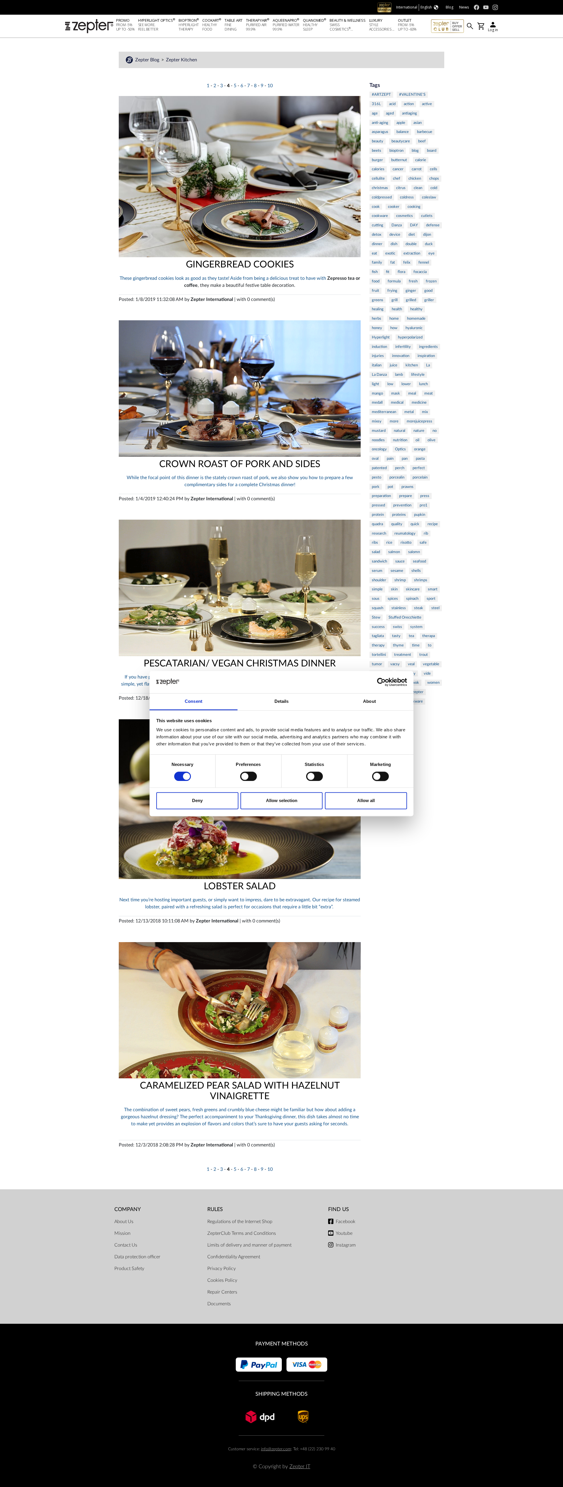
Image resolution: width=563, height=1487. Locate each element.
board (431, 150)
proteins (399, 514)
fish (375, 272)
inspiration (426, 356)
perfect (419, 468)
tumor (377, 664)
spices (393, 598)
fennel (423, 262)
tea (411, 636)
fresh (413, 281)
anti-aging (380, 122)
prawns (407, 487)
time (416, 645)
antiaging (409, 113)
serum (377, 570)
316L (376, 104)
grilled (411, 300)
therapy (378, 645)
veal (411, 664)
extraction (411, 253)
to (429, 645)
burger (377, 160)
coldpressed (382, 197)
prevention (402, 505)
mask (395, 393)
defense (433, 225)
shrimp (400, 580)
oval (375, 458)
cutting (377, 225)
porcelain (420, 477)
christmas (380, 188)
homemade (416, 318)
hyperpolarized (410, 337)
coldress (407, 197)
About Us (123, 1221)
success (378, 627)
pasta (420, 458)
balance (402, 132)
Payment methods (281, 1343)
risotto (406, 542)
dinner (377, 244)
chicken (414, 178)
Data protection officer (137, 1256)
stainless (398, 608)
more (394, 421)
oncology (379, 449)
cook (376, 206)
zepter (418, 692)
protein (378, 514)
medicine (419, 402)
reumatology (405, 533)
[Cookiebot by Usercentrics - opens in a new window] (381, 682)
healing (378, 309)
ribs (375, 542)
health (397, 309)
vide (427, 673)
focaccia (420, 272)
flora (401, 272)
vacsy (395, 664)
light (375, 384)
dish (394, 244)
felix (406, 262)
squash (377, 608)
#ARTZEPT (381, 94)
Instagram (346, 1245)
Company (127, 1209)
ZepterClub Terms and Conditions (241, 1233)
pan (405, 458)
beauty (377, 141)
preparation (381, 496)
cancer (398, 169)
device (394, 234)
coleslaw (429, 197)
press (424, 496)
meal (412, 393)
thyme (398, 645)
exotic (390, 253)
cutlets (427, 216)
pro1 (424, 505)
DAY (414, 225)
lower (406, 384)
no (435, 430)
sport (431, 598)
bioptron (396, 150)
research (379, 533)
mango (377, 393)
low (390, 384)
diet (411, 234)
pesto (376, 477)
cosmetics (404, 216)
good (428, 290)
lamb (399, 374)
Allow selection (281, 800)
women (433, 682)
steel (435, 608)
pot (390, 487)
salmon (394, 552)
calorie (420, 160)
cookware (380, 216)
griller (429, 300)
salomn (414, 552)
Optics (400, 449)
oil (417, 440)
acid (392, 104)
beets (376, 150)
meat (428, 393)
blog (415, 150)
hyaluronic (414, 328)
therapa (428, 636)
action (409, 104)
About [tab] (369, 701)
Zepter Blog (147, 60)
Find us (338, 1209)
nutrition (400, 440)
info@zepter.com (276, 1449)
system (416, 627)
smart (432, 589)
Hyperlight (381, 337)
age (375, 113)
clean (418, 188)
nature (418, 430)
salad (376, 552)
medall (377, 402)
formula (394, 281)
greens (377, 300)
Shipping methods (281, 1394)
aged (390, 113)
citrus (401, 188)
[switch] (248, 776)
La (428, 365)
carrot (417, 169)
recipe (433, 524)
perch (399, 468)
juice (393, 365)
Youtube (344, 1233)
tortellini (379, 654)
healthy (416, 309)
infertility (403, 346)
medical (397, 402)
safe (423, 542)
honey (377, 328)
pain (390, 458)
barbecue (424, 132)
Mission (122, 1233)
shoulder (379, 580)
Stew (376, 617)
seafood (419, 561)
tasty (396, 636)
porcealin (396, 477)
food (375, 281)
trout (423, 654)
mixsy (376, 421)
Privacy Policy (221, 1268)
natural (399, 430)
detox (376, 234)
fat (392, 262)
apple (400, 122)
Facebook (345, 1221)
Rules (215, 1209)
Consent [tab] (193, 701)
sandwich (379, 561)
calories (378, 169)
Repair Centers (222, 1292)
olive (431, 440)
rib (426, 533)
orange (419, 449)
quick (415, 524)
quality (396, 524)
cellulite (378, 178)
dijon (427, 234)
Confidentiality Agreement (233, 1256)
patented (379, 468)
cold (433, 188)
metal (409, 412)
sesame (397, 570)
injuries (378, 356)
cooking (414, 206)
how (393, 328)
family (377, 262)
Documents (219, 1303)
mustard (379, 430)
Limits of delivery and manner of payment (249, 1245)
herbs (376, 318)
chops (434, 178)
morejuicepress (419, 421)
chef (396, 178)
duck (429, 244)
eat (374, 253)
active (427, 104)
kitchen (412, 365)
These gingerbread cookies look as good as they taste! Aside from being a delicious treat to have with (223, 278)
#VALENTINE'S (412, 94)
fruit (375, 290)
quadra (377, 524)
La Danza (379, 374)
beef (422, 141)
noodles (378, 440)
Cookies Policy (222, 1280)
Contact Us (125, 1245)
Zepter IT (299, 1466)
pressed (378, 505)
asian (417, 122)
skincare (413, 589)
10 (270, 85)
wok (415, 682)
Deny (197, 800)
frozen (431, 281)
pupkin (419, 514)
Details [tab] (281, 701)
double (411, 244)
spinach (412, 598)
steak (418, 608)
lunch (423, 384)
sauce (400, 561)
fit (387, 272)
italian (376, 365)
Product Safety (129, 1268)
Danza (396, 225)
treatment (402, 654)
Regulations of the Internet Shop (239, 1221)
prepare (405, 496)
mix (425, 412)
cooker (393, 206)
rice (389, 542)
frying (392, 290)
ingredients (428, 346)
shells (416, 570)
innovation (400, 356)
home (394, 318)
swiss (397, 627)
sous (375, 598)
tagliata (378, 636)
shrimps (420, 580)
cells (433, 169)
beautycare (400, 141)
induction (379, 346)
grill (394, 300)
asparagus (380, 132)
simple (377, 589)
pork (375, 487)
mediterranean (384, 412)
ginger (411, 290)
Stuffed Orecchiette (405, 617)
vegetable (431, 664)
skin (394, 589)
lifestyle (418, 374)
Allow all (366, 800)
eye (431, 253)
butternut (399, 160)
